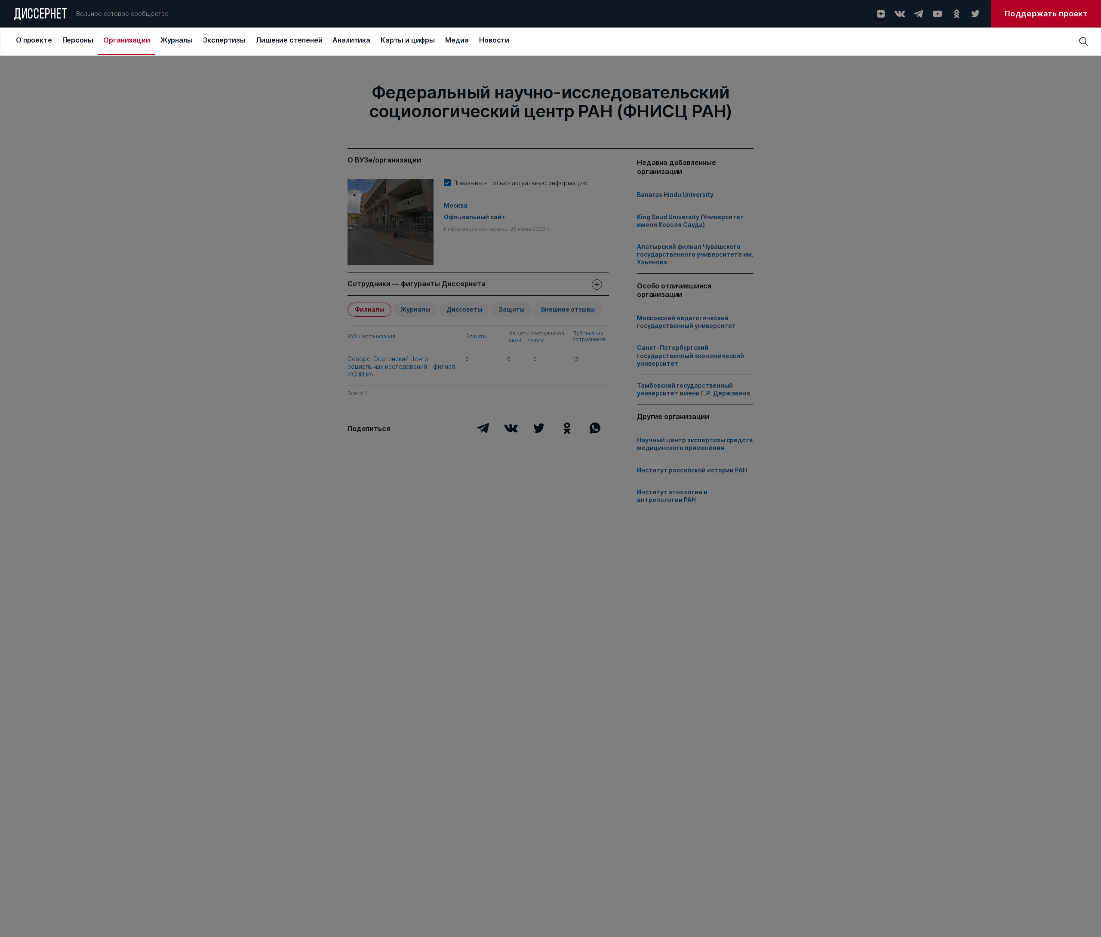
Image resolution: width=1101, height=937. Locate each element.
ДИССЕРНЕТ (41, 15)
